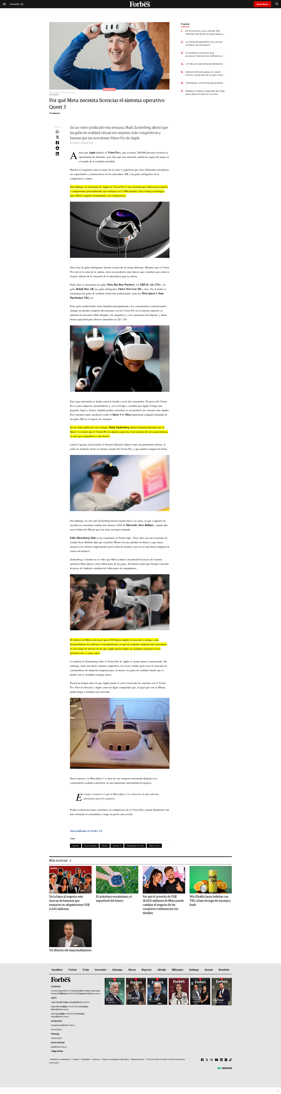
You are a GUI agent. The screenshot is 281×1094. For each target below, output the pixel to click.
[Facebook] (57, 143)
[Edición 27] (200, 991)
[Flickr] (226, 1060)
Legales (75, 1059)
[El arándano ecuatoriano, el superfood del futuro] (117, 879)
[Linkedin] (57, 154)
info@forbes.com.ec (92, 994)
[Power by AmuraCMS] (224, 1068)
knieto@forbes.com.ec (60, 1009)
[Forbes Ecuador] (140, 4)
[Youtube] (216, 1060)
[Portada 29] (157, 991)
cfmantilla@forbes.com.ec (79, 1002)
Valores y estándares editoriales (115, 1059)
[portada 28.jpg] (178, 991)
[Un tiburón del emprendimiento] (70, 933)
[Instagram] (211, 1060)
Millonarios (177, 970)
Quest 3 (117, 845)
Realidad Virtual (135, 845)
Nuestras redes (137, 1059)
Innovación (100, 970)
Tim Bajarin (54, 113)
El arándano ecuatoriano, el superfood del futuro (114, 898)
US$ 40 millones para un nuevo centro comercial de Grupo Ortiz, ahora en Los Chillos (204, 74)
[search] (277, 4)
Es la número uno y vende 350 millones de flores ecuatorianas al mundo (204, 32)
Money (132, 970)
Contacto (96, 1059)
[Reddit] (57, 148)
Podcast (72, 970)
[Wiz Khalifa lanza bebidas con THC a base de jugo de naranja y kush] (211, 879)
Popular (185, 24)
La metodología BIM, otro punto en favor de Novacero (204, 43)
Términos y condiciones (60, 1059)
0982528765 (56, 1038)
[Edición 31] (114, 991)
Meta (105, 845)
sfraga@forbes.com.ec (60, 1017)
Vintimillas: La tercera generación (204, 82)
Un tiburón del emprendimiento (204, 63)
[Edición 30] (136, 991)
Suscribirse (262, 4)
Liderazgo (117, 970)
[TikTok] (230, 1060)
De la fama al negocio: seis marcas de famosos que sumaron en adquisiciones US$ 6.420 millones (69, 902)
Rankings (194, 970)
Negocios (146, 970)
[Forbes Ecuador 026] (221, 991)
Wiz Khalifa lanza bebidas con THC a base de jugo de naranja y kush (210, 900)
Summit (209, 970)
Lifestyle (161, 970)
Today (86, 970)
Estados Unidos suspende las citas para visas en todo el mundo (205, 92)
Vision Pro (154, 845)
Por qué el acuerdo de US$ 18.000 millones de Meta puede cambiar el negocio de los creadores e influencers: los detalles (163, 905)
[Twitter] (57, 137)
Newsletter (224, 970)
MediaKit (86, 1059)
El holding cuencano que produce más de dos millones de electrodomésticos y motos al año (204, 54)
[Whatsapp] (57, 132)
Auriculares (90, 845)
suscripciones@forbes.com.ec (63, 1025)
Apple (75, 845)
